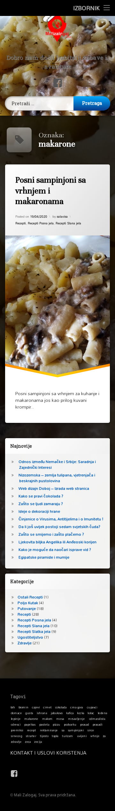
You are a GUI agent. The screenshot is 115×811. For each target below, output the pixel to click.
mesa (60, 718)
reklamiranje (49, 730)
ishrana (42, 713)
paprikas (29, 724)
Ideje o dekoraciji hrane (39, 511)
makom (47, 718)
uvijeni (82, 736)
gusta (29, 713)
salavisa (62, 216)
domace (16, 713)
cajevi (36, 707)
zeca (28, 741)
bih (13, 707)
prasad (84, 724)
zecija (38, 741)
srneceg (16, 736)
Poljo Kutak (28, 602)
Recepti (20, 223)
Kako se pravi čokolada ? (41, 496)
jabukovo (57, 713)
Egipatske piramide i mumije (44, 557)
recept (31, 730)
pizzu (56, 724)
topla (55, 736)
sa (63, 730)
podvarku (70, 724)
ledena (102, 713)
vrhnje (95, 736)
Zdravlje (25, 643)
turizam (67, 736)
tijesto (44, 736)
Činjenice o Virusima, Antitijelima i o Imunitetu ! (61, 519)
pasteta (44, 724)
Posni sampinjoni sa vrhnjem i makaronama (50, 190)
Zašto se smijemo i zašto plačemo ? (51, 534)
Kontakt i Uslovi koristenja (48, 752)
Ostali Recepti (30, 597)
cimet (47, 707)
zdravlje (16, 741)
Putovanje (27, 608)
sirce (91, 730)
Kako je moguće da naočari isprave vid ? (55, 549)
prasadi (98, 724)
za (104, 736)
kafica (69, 713)
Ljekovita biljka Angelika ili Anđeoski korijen (57, 542)
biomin (24, 707)
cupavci (92, 707)
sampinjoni (76, 730)
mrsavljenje (76, 718)
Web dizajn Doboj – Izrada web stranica (54, 488)
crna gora (76, 707)
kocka (80, 713)
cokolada (60, 707)
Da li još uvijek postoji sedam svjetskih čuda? (59, 526)
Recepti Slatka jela (34, 631)
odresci (16, 724)
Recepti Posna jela (41, 223)
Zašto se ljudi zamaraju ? (41, 503)
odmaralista (97, 718)
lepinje (16, 718)
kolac (91, 713)
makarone (31, 718)
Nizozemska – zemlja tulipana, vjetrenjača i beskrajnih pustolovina (57, 477)
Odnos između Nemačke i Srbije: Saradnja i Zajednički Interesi (57, 464)
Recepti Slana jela (68, 223)
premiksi (17, 730)
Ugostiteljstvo (30, 637)
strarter (31, 736)
